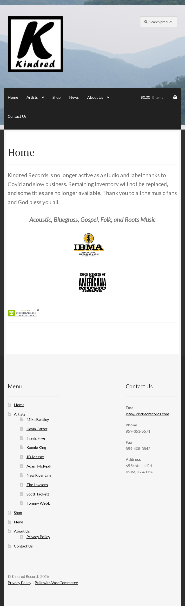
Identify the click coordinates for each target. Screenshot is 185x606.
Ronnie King (36, 447)
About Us (95, 97)
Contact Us (17, 116)
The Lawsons (37, 484)
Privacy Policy (38, 536)
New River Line (38, 475)
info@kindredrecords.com (147, 413)
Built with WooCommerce (56, 582)
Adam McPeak (38, 466)
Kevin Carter (36, 428)
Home (13, 97)
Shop (57, 97)
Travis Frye (35, 438)
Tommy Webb (38, 503)
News (74, 97)
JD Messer (35, 456)
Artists (32, 97)
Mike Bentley (37, 419)
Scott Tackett (37, 494)
